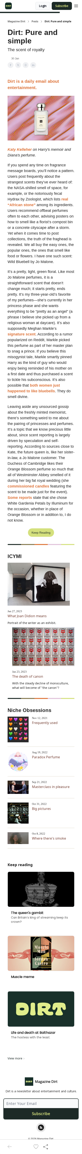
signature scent (22, 334)
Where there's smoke (49, 838)
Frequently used (45, 722)
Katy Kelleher (20, 149)
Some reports (20, 498)
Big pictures (41, 808)
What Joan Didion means (27, 616)
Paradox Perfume (46, 757)
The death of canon (27, 676)
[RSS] (41, 1127)
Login (42, 6)
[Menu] (76, 5)
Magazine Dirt (16, 21)
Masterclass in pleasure (51, 786)
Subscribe (61, 6)
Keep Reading (41, 532)
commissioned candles (28, 486)
